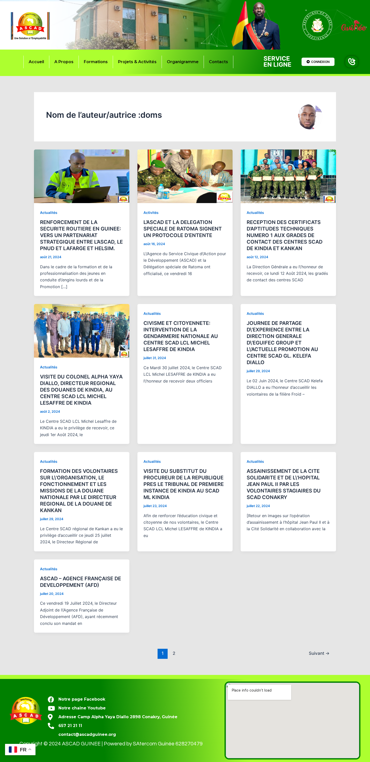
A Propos (63, 61)
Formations (96, 61)
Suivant (319, 653)
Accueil (36, 61)
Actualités (48, 212)
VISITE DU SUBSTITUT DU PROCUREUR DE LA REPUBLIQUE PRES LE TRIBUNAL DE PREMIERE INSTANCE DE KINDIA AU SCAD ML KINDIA (183, 484)
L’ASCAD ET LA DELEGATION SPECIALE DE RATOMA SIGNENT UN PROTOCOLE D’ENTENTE (182, 228)
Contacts (218, 61)
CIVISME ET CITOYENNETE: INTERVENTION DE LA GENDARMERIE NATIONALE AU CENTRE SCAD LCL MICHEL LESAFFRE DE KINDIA (180, 336)
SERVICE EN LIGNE (277, 61)
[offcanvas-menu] (351, 61)
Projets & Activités (137, 61)
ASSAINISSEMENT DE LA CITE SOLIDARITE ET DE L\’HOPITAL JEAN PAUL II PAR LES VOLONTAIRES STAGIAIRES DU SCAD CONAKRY (284, 484)
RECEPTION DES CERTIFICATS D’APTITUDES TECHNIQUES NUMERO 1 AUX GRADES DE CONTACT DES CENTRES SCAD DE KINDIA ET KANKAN (284, 235)
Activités (151, 212)
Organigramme (183, 61)
